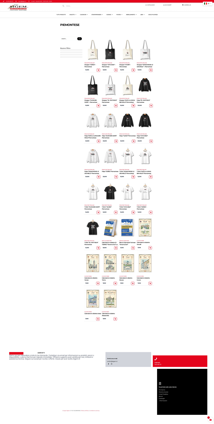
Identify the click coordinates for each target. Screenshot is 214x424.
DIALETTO (72, 14)
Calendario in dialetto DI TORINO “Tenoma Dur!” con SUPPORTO (110, 244)
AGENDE (108, 14)
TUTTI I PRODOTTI (61, 14)
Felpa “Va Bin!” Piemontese (127, 136)
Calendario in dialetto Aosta (92, 313)
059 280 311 (157, 364)
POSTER (118, 14)
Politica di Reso (85, 410)
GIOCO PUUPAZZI (152, 14)
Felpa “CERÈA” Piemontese (110, 171)
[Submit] (63, 6)
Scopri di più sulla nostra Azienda (167, 387)
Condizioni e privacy (94, 410)
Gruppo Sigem (66, 410)
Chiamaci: (157, 362)
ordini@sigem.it (112, 361)
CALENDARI (83, 14)
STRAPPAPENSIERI (96, 14)
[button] (98, 70)
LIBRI (141, 14)
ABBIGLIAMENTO (130, 14)
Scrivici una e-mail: (112, 358)
